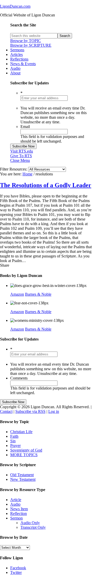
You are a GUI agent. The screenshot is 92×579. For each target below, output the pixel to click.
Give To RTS (21, 156)
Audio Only (30, 523)
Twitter (16, 572)
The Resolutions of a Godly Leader (45, 185)
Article (15, 499)
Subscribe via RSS (30, 411)
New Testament (23, 479)
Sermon (16, 518)
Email (25, 126)
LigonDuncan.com (15, 6)
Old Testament (22, 475)
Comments (19, 378)
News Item (19, 509)
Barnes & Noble (38, 294)
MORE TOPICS (24, 455)
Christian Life (21, 432)
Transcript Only (33, 527)
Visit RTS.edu (21, 151)
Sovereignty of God (26, 450)
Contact (6, 411)
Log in (53, 411)
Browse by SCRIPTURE (30, 45)
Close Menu (20, 160)
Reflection (18, 513)
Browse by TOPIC (25, 40)
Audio (15, 504)
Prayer (15, 445)
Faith (14, 436)
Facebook (18, 568)
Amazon (17, 294)
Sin (13, 441)
